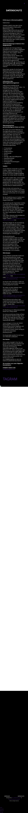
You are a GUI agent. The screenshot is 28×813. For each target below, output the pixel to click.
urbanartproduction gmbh (14, 799)
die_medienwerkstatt (16, 797)
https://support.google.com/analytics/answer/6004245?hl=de (14, 278)
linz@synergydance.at (9, 369)
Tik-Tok (1, 812)
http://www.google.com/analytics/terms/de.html (14, 275)
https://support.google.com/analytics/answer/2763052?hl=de (14, 306)
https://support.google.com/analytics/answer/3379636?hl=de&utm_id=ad (14, 296)
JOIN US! (2, 810)
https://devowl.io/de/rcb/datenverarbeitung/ (14, 219)
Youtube (2, 809)
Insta (1, 807)
